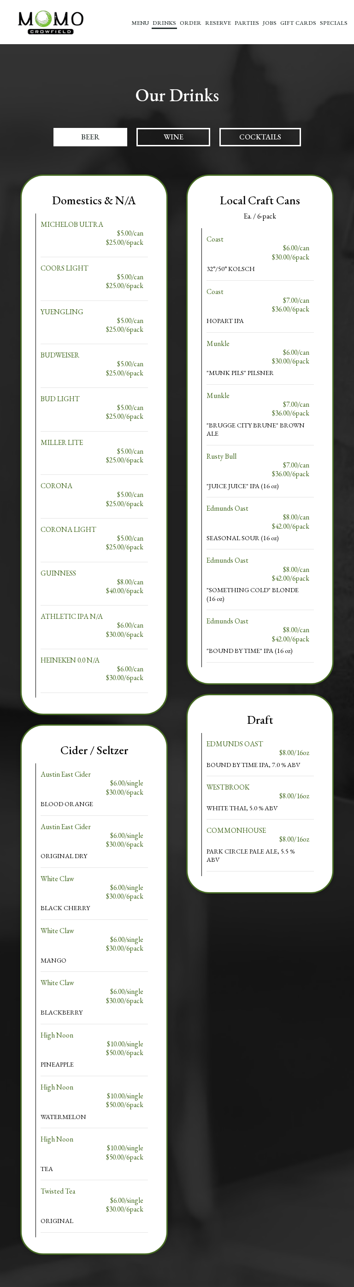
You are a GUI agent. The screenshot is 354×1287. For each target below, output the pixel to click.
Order (190, 23)
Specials (334, 23)
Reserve (218, 23)
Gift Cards (298, 23)
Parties (247, 23)
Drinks (164, 23)
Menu (140, 23)
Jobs (270, 23)
